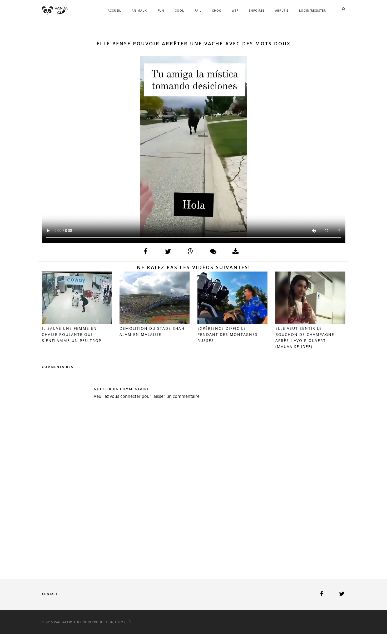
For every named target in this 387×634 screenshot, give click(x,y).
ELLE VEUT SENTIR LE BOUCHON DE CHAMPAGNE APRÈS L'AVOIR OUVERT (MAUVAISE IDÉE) (304, 337)
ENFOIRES (257, 10)
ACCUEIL (114, 10)
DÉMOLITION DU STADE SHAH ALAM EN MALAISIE (152, 331)
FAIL (198, 10)
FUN (160, 10)
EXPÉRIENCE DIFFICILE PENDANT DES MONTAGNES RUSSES (227, 334)
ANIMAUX (139, 10)
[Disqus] (194, 481)
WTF (235, 10)
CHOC (216, 10)
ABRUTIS (282, 10)
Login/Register (312, 10)
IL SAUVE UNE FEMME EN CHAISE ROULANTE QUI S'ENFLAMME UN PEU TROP (71, 334)
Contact (49, 594)
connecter (130, 396)
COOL (179, 10)
